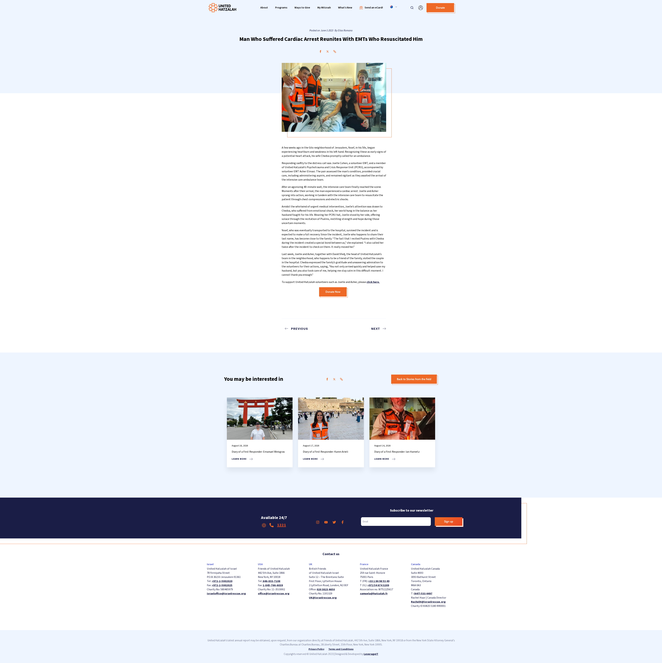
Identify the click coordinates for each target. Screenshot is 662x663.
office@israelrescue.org (273, 593)
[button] (264, 8)
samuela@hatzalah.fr (374, 593)
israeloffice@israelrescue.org (226, 593)
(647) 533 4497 (423, 593)
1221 (281, 525)
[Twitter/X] (327, 51)
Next (375, 328)
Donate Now (332, 291)
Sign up (448, 521)
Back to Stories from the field (414, 379)
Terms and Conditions (341, 649)
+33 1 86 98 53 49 (378, 581)
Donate (440, 7)
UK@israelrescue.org (323, 598)
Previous (299, 328)
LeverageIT (371, 654)
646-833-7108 (271, 581)
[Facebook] (320, 51)
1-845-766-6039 (273, 585)
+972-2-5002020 (222, 581)
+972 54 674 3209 (378, 585)
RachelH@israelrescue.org (428, 602)
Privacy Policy (316, 649)
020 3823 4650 (326, 589)
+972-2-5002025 (222, 585)
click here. (373, 282)
